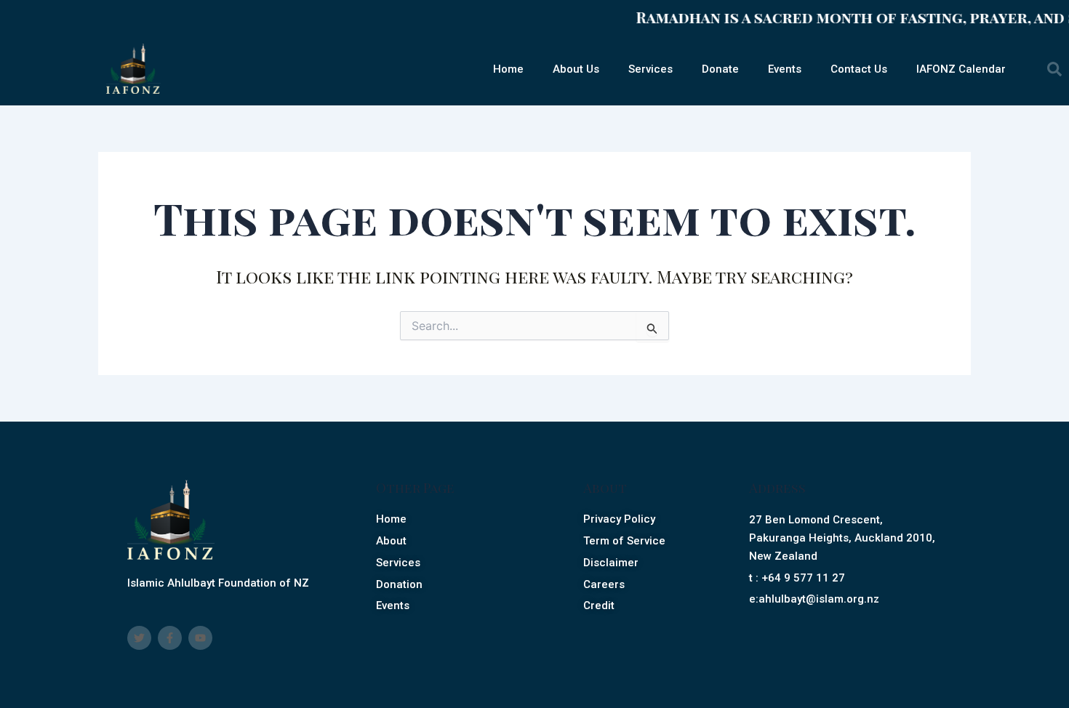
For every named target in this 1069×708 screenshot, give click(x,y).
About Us (576, 69)
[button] (1054, 69)
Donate (720, 69)
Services (650, 69)
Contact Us (858, 69)
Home (508, 69)
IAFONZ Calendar (961, 69)
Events (784, 69)
